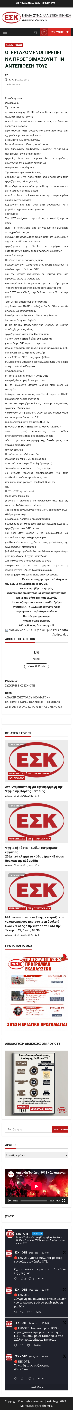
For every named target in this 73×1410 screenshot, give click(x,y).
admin (8, 795)
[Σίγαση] (58, 1200)
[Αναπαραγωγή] (9, 1200)
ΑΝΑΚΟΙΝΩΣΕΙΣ (14, 44)
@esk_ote (33, 1252)
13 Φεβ (45, 1323)
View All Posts (36, 666)
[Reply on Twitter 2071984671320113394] (16, 1312)
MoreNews (27, 1406)
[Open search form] (35, 32)
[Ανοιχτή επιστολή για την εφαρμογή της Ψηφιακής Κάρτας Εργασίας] (36, 761)
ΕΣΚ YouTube (60, 32)
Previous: (20, 683)
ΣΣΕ (29, 838)
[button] (5, 32)
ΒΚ (6, 74)
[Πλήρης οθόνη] (63, 1200)
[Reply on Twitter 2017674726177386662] (16, 1379)
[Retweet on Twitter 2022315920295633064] (23, 1345)
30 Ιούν (45, 1252)
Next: (33, 699)
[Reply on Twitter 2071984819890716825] (16, 1279)
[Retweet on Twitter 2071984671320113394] (23, 1312)
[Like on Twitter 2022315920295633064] (29, 1345)
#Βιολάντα (21, 1369)
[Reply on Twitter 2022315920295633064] (16, 1345)
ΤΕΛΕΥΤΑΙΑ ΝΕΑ (16, 777)
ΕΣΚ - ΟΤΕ (20, 1252)
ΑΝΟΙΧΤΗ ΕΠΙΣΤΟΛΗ (38, 773)
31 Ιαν (45, 1356)
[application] (36, 1186)
